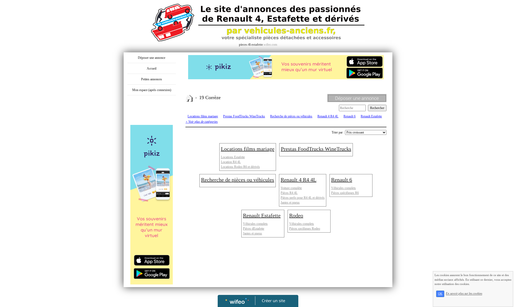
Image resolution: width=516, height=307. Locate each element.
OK (440, 293)
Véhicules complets (343, 188)
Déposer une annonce (151, 58)
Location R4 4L (231, 162)
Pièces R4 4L (289, 193)
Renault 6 (349, 116)
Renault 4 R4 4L (327, 116)
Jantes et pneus (290, 202)
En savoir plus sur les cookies (464, 293)
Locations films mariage (203, 116)
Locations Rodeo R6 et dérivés (240, 167)
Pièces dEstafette (253, 228)
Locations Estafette (233, 157)
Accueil (151, 68)
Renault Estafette (371, 116)
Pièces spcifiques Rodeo (304, 228)
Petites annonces (151, 79)
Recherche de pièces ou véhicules (291, 116)
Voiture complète (291, 188)
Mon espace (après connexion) (151, 90)
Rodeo (296, 215)
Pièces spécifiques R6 (345, 193)
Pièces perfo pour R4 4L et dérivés (303, 198)
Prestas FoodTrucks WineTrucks (244, 116)
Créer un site (273, 300)
